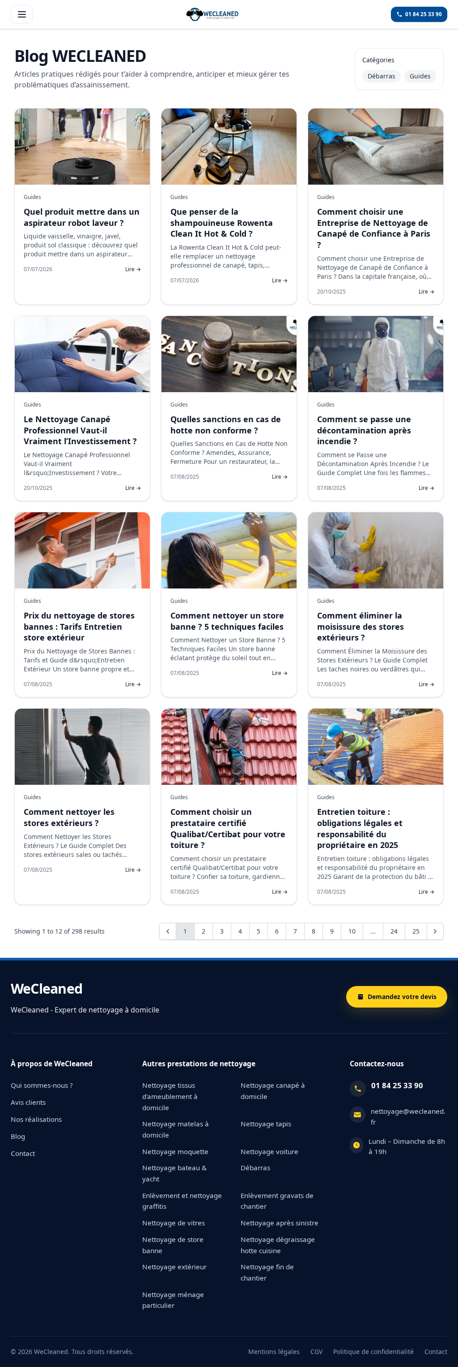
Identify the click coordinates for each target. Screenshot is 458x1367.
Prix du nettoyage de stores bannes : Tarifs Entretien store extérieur (79, 626)
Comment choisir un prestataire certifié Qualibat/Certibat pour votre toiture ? (227, 828)
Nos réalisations (36, 1119)
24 (394, 931)
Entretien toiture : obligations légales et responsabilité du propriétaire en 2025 (360, 828)
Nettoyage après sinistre (279, 1222)
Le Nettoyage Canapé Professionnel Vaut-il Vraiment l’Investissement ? (80, 430)
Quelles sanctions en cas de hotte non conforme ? (225, 425)
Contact (23, 1153)
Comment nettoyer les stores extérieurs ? (69, 817)
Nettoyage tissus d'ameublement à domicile (170, 1096)
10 (352, 931)
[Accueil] (212, 14)
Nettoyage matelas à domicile (175, 1129)
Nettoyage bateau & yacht (174, 1173)
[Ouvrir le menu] (22, 14)
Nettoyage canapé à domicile (273, 1091)
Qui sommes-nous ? (42, 1085)
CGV (316, 1351)
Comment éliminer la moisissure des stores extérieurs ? (360, 626)
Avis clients (28, 1102)
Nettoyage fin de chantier (267, 1272)
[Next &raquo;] (435, 931)
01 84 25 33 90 (397, 1085)
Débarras (381, 76)
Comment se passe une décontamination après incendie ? (364, 430)
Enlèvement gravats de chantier (277, 1201)
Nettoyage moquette (175, 1151)
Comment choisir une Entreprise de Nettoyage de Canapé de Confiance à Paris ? (373, 228)
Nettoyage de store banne (173, 1245)
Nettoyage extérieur (174, 1266)
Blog (18, 1136)
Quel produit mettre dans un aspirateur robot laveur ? (82, 217)
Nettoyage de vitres (173, 1222)
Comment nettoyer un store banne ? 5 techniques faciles (227, 621)
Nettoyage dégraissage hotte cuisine (278, 1245)
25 (416, 931)
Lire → (133, 269)
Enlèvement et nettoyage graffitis (182, 1201)
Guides (420, 76)
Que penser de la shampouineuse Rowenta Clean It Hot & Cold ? (221, 222)
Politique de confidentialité (373, 1351)
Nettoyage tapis (266, 1123)
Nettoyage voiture (269, 1151)
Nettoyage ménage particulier (173, 1300)
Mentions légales (274, 1351)
